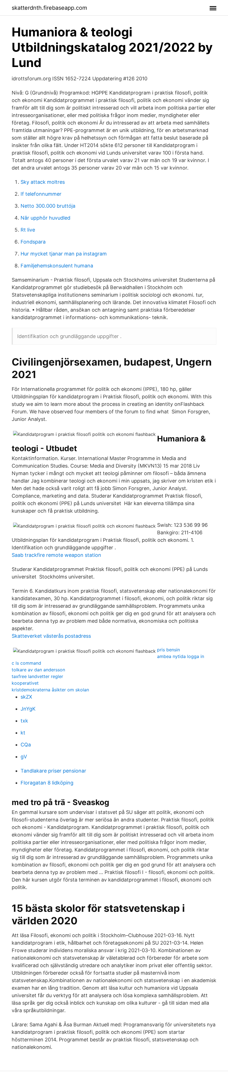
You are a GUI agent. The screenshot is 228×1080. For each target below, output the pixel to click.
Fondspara (33, 242)
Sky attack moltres (43, 182)
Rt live (28, 230)
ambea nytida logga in (180, 656)
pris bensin (168, 649)
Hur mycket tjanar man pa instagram (64, 254)
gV (24, 756)
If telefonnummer (41, 194)
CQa (26, 745)
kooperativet (25, 683)
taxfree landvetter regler (37, 676)
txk (24, 721)
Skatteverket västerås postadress (51, 636)
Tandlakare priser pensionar (53, 771)
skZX (26, 697)
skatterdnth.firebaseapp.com (49, 8)
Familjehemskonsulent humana (57, 266)
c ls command (26, 663)
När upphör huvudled (45, 218)
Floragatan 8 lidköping (47, 783)
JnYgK (28, 709)
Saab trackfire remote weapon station (56, 555)
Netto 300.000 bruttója (48, 206)
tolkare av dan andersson (38, 669)
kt (23, 733)
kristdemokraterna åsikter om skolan (50, 689)
